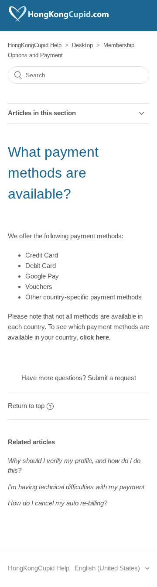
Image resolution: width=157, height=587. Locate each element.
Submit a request (112, 377)
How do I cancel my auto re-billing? (57, 503)
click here (94, 337)
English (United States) (108, 568)
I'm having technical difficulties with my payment (76, 487)
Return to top (26, 405)
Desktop (82, 45)
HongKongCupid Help (34, 45)
